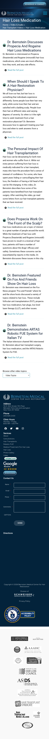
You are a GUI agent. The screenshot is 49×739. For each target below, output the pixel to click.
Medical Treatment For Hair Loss (16, 447)
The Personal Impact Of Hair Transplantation (25, 151)
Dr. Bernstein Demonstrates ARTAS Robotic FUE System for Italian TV (25, 331)
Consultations (8, 439)
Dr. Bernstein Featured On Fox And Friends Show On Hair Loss (24, 279)
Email (8, 491)
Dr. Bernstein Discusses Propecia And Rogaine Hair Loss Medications (25, 46)
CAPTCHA (7, 515)
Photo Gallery (8, 453)
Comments (8, 507)
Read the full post (16, 70)
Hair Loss (7, 450)
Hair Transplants (10, 441)
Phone (8, 497)
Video (5, 455)
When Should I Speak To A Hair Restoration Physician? (25, 86)
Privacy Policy (24, 601)
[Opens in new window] (19, 614)
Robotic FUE (8, 444)
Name (8, 484)
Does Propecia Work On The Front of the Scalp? (25, 221)
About (5, 436)
